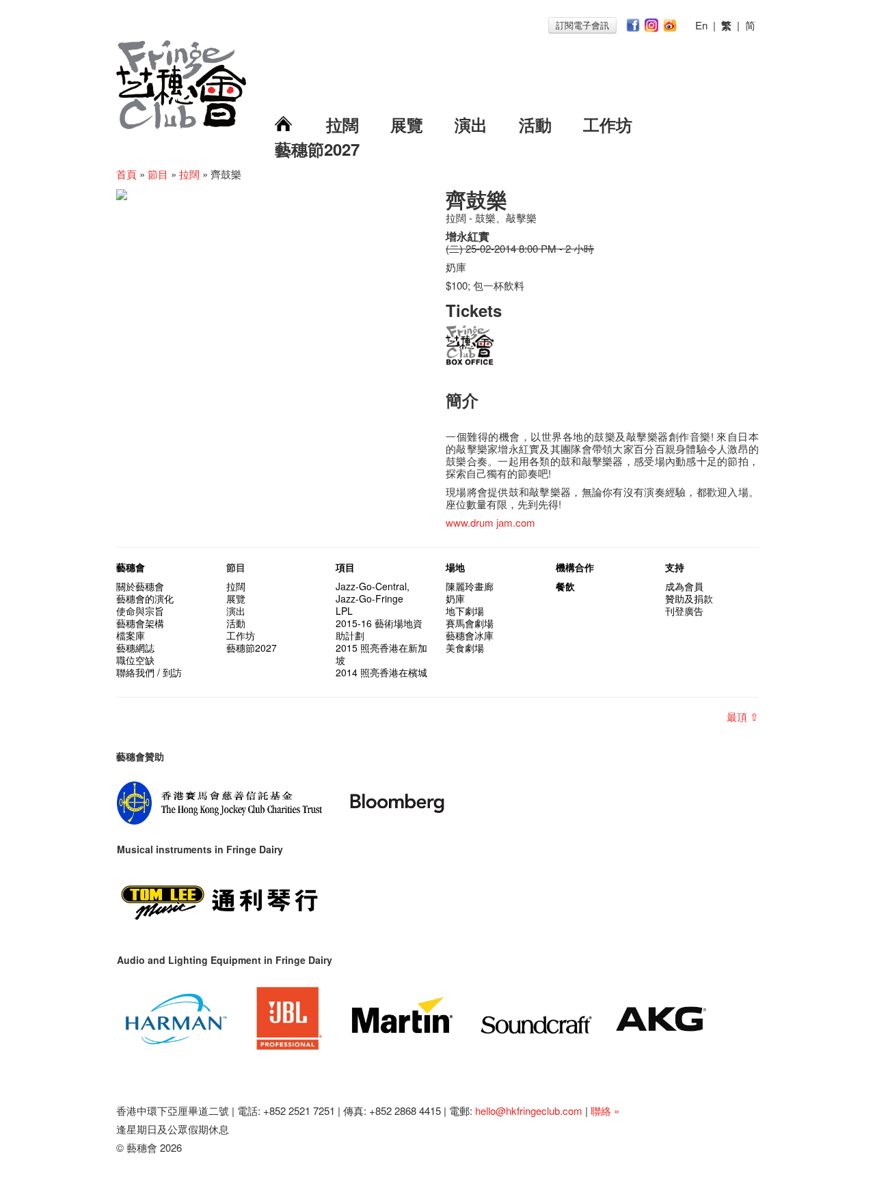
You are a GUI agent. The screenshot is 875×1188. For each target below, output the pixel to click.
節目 (158, 174)
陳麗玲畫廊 (470, 586)
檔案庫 (130, 635)
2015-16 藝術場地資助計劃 (379, 629)
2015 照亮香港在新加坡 (381, 654)
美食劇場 (465, 647)
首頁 (126, 174)
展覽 (406, 124)
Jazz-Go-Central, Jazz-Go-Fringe (372, 592)
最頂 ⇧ (743, 716)
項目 (345, 567)
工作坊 (607, 124)
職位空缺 (135, 660)
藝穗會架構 (140, 623)
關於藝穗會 (140, 586)
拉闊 (342, 124)
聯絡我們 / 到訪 (149, 672)
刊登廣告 (684, 611)
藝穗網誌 (135, 647)
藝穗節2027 (317, 149)
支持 (674, 567)
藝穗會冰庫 (470, 635)
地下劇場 (465, 611)
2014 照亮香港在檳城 (381, 672)
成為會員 (684, 586)
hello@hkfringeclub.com (528, 1110)
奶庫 (455, 598)
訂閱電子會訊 (582, 24)
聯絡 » (605, 1110)
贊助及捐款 (689, 598)
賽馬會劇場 (470, 623)
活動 (535, 124)
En (701, 25)
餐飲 (565, 586)
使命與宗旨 (140, 611)
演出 (471, 124)
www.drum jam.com (490, 522)
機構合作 (575, 567)
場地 (455, 567)
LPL (344, 611)
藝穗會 (130, 567)
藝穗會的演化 (145, 598)
